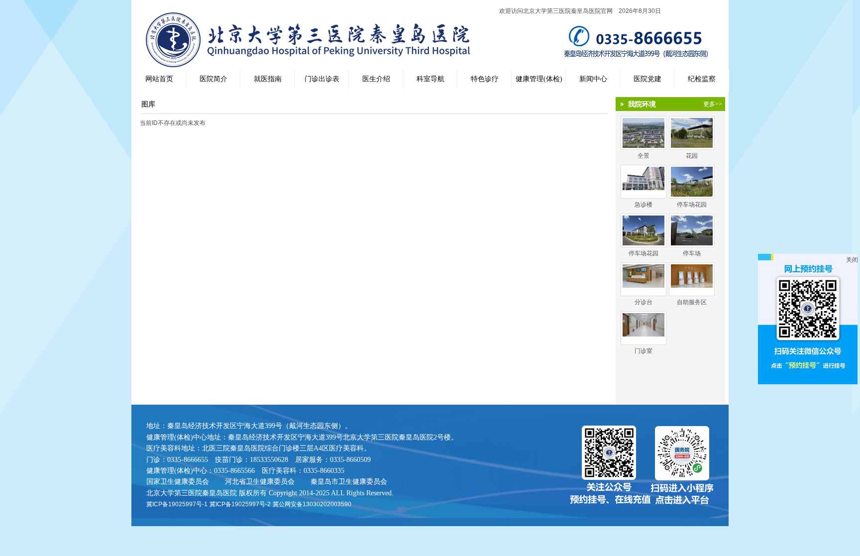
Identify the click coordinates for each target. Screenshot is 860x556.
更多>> (712, 104)
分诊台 (643, 302)
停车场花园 (692, 204)
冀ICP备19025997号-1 (177, 504)
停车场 (692, 253)
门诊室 (643, 350)
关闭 (852, 259)
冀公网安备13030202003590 (312, 504)
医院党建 (647, 79)
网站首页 (159, 79)
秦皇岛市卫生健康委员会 (349, 481)
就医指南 (268, 79)
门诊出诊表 (322, 79)
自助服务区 (692, 302)
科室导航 (430, 79)
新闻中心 (593, 79)
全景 (643, 155)
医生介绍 (376, 79)
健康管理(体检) (539, 79)
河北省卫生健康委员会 (260, 481)
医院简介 (213, 79)
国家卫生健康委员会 (177, 481)
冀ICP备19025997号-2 (240, 504)
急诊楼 (643, 204)
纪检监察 (702, 79)
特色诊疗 (485, 79)
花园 (692, 155)
